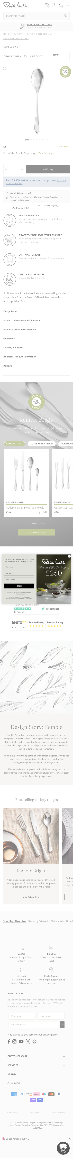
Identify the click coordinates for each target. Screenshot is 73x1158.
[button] (63, 1148)
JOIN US (19, 586)
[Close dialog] (69, 556)
